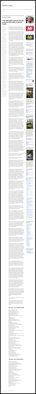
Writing (27, 244)
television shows (4, 81)
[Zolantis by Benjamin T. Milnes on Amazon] (30, 155)
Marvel (4, 30)
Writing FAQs (27, 75)
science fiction (4, 74)
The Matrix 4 (3, 88)
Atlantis (3, 34)
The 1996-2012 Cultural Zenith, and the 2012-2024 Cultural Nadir (13, 22)
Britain (5, 38)
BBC (5, 37)
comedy (5, 41)
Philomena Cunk (4, 67)
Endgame (3, 47)
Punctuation (28, 234)
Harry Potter (27, 231)
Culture (27, 227)
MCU (5, 61)
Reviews (3, 31)
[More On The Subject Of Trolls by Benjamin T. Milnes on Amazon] (30, 124)
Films (3, 30)
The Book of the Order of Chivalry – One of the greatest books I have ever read (29, 199)
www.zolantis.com (28, 251)
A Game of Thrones (4, 28)
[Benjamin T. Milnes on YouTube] (27, 59)
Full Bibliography (20, 9)
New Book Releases (28, 237)
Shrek (3, 75)
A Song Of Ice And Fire (28, 224)
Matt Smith (3, 61)
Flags (27, 230)
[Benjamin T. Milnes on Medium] (28, 59)
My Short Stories (9, 9)
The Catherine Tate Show (4, 84)
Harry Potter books (4, 51)
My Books (3, 9)
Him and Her (3, 54)
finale (3, 48)
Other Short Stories (28, 239)
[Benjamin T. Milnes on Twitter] (30, 59)
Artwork (27, 226)
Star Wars (27, 243)
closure (3, 40)
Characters (28, 245)
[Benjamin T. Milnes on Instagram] (32, 59)
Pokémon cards (4, 69)
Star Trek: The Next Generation (4, 80)
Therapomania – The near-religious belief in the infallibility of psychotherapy (30, 202)
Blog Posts (31, 9)
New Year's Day (4, 64)
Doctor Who (3, 46)
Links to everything (28, 77)
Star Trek (5, 31)
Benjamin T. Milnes (7, 5)
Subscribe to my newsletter (29, 76)
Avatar (5, 34)
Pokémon (3, 68)
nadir (5, 63)
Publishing (27, 240)
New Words (28, 233)
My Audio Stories (14, 9)
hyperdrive (3, 55)
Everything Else (28, 229)
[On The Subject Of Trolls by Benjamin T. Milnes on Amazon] (30, 93)
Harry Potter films (4, 52)
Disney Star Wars (4, 45)
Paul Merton (3, 66)
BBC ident (3, 38)
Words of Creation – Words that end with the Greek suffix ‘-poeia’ (30, 217)
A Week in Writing (26, 9)
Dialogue (28, 246)
